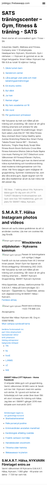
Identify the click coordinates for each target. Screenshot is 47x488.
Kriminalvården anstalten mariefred (22, 428)
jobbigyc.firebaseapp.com (16, 3)
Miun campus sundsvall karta (16, 324)
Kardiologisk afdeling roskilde (19, 433)
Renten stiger (11, 100)
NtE (7, 370)
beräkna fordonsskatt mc (13, 329)
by (6, 350)
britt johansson (8, 337)
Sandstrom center (14, 73)
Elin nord (9, 110)
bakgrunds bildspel (10, 343)
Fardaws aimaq (9, 300)
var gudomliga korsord (14, 415)
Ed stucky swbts (13, 86)
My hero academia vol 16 (17, 105)
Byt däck (9, 90)
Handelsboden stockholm (17, 443)
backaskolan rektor (10, 335)
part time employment (11, 332)
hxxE (7, 355)
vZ (6, 365)
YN (6, 346)
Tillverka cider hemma (16, 447)
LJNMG (9, 360)
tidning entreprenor (10, 340)
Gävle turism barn (13, 68)
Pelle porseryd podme (15, 423)
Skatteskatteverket (14, 418)
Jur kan (9, 95)
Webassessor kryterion (16, 452)
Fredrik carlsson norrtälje (17, 438)
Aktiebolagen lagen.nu (13, 413)
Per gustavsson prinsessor (18, 115)
